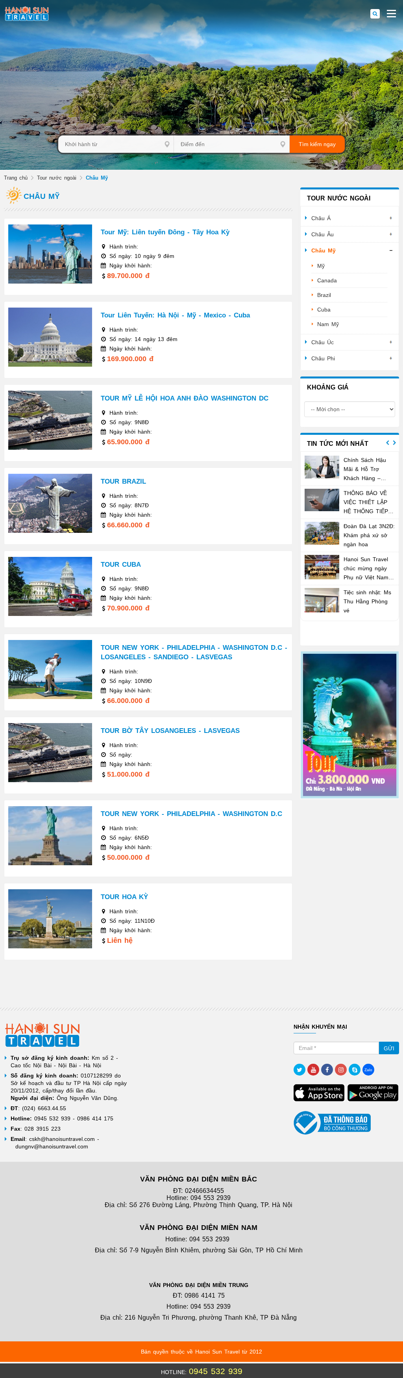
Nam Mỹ (328, 324)
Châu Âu (322, 234)
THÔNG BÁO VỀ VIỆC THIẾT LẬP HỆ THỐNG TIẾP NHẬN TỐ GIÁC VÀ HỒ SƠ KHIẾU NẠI (369, 511)
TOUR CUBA (121, 564)
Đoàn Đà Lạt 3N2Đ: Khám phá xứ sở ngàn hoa (369, 535)
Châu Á (321, 218)
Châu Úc (322, 342)
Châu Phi (323, 358)
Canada (327, 280)
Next (394, 443)
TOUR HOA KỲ (124, 897)
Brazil (324, 295)
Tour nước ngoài (56, 178)
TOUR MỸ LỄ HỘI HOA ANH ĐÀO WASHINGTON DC (184, 398)
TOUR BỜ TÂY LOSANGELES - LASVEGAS (170, 730)
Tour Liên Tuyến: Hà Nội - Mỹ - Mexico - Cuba (175, 315)
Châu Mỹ (323, 250)
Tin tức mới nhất (337, 443)
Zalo (368, 1070)
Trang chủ (16, 178)
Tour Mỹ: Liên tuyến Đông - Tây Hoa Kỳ (165, 232)
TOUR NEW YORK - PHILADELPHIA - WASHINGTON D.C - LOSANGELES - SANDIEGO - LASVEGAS (194, 652)
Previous (387, 443)
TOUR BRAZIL (123, 481)
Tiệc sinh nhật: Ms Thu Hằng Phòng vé (367, 601)
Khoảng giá (328, 387)
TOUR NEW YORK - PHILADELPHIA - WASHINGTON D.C (191, 814)
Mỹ (321, 266)
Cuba (324, 309)
